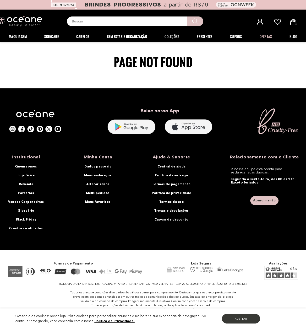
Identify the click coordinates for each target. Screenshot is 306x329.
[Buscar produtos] (195, 21)
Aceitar (241, 318)
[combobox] (135, 21)
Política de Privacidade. (114, 321)
